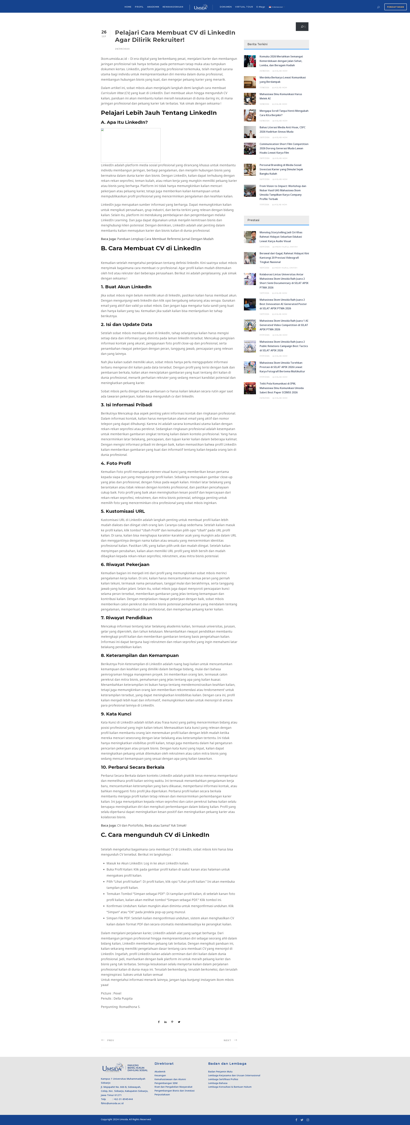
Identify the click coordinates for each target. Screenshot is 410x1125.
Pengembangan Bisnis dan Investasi (175, 1090)
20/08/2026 (264, 71)
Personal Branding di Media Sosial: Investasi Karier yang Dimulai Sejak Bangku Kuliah (281, 169)
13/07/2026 (264, 293)
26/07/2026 (264, 179)
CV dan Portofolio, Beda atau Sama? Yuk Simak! (151, 825)
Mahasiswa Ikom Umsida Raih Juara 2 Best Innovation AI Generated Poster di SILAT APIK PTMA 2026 (283, 304)
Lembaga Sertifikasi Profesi (223, 1079)
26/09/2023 (122, 48)
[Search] (302, 26)
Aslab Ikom (281, 71)
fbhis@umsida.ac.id (112, 1103)
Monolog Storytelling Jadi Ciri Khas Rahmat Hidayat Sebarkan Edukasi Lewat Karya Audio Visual (281, 237)
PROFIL (139, 7)
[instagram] (308, 1119)
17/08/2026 (264, 87)
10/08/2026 (264, 104)
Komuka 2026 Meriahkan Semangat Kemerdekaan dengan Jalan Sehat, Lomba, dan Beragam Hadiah (281, 61)
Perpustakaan (162, 1094)
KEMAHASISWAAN (173, 7)
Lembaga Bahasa (217, 1083)
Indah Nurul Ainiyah (286, 247)
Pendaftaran (395, 6)
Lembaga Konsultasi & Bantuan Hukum (230, 1086)
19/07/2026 (264, 268)
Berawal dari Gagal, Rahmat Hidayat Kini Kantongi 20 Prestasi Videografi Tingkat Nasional (284, 258)
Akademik (160, 1071)
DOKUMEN (226, 7)
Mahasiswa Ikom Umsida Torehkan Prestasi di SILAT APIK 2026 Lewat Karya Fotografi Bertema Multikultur (282, 367)
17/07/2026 (264, 204)
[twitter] (301, 1119)
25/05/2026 (264, 398)
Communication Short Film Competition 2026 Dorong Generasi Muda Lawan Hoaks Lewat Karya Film (284, 148)
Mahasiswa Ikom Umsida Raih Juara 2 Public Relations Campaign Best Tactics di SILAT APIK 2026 (284, 346)
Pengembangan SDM (166, 1083)
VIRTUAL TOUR (244, 7)
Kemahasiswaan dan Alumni (170, 1079)
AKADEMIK (153, 7)
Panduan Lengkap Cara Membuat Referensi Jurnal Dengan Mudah (165, 239)
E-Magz (261, 7)
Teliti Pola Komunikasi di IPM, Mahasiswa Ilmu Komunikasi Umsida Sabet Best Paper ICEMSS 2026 (282, 388)
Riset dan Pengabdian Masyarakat (173, 1086)
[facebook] (296, 1119)
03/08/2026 (264, 121)
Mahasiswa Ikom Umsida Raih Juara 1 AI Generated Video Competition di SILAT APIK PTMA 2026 (284, 325)
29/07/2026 (264, 137)
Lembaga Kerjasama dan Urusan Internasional (234, 1075)
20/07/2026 (264, 247)
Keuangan (160, 1075)
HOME (128, 7)
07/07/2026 (264, 335)
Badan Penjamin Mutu (220, 1071)
